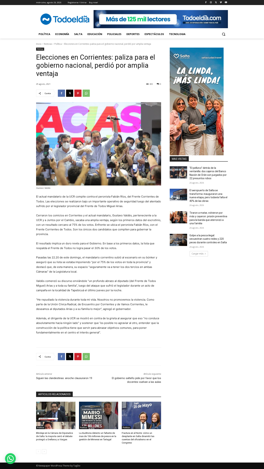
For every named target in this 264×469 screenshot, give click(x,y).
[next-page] (44, 451)
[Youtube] (226, 3)
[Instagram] (211, 3)
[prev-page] (38, 451)
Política (58, 43)
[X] (216, 3)
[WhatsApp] (86, 93)
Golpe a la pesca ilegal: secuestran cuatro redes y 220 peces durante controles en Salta (208, 239)
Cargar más (197, 253)
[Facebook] (206, 3)
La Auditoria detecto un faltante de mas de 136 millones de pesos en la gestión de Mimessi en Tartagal (97, 436)
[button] (223, 34)
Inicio (38, 43)
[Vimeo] (221, 3)
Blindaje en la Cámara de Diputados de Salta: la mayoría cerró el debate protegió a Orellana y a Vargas (54, 436)
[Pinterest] (78, 93)
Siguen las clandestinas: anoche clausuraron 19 (64, 378)
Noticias (48, 43)
